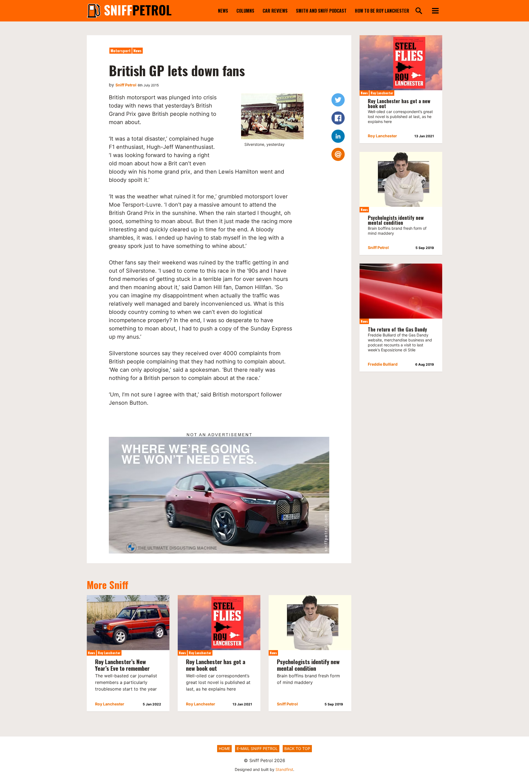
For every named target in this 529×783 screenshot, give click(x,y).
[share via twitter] (338, 99)
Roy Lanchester (109, 652)
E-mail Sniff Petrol (257, 748)
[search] (418, 11)
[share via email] (338, 154)
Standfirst (284, 769)
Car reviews (275, 10)
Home (224, 748)
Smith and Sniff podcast (321, 10)
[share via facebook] (338, 118)
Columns (245, 10)
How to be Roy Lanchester (382, 10)
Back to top (297, 748)
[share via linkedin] (338, 136)
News (223, 10)
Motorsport (120, 50)
